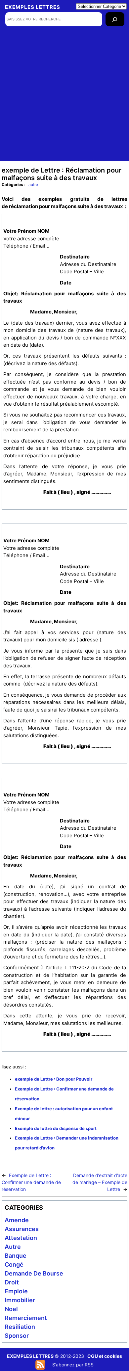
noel (11, 1308)
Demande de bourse (34, 1273)
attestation (21, 1237)
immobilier (20, 1300)
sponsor (17, 1335)
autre (33, 184)
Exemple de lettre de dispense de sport (56, 1128)
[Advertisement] (64, 97)
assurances (22, 1228)
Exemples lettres (32, 7)
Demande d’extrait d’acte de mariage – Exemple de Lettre (99, 1182)
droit (12, 1282)
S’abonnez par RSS (73, 1364)
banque (15, 1255)
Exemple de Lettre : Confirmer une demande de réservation (31, 1182)
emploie (16, 1291)
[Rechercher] (115, 19)
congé (14, 1264)
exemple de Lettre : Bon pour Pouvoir (53, 1079)
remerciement (26, 1317)
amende (17, 1220)
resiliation (20, 1326)
